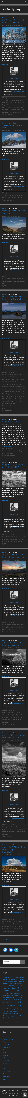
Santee (13, 110)
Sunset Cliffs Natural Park (11, 1018)
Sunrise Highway (17, 197)
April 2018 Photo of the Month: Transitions (12, 643)
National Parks (19, 997)
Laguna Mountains (8, 105)
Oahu (19, 391)
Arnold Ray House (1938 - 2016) (17, 979)
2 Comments (8, 410)
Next (8, 939)
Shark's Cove (17, 398)
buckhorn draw (17, 374)
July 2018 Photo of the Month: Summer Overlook (14, 556)
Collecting (12, 985)
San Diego (16, 107)
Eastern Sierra (15, 379)
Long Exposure (19, 993)
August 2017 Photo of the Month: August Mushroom (13, 849)
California (6, 983)
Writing (15, 1022)
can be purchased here (18, 91)
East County (6, 379)
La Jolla (13, 993)
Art (3, 981)
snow (18, 110)
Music (14, 997)
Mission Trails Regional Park (16, 386)
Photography (12, 372)
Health (5, 1052)
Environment (7, 1047)
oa (4, 1068)
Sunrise (5, 1016)
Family (10, 988)
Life (4, 1058)
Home (4, 18)
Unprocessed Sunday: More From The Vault (12, 297)
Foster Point (8, 537)
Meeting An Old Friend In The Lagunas (13, 212)
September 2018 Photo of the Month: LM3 (12, 466)
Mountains (9, 997)
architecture (8, 374)
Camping (6, 1044)
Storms (13, 719)
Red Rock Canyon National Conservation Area (13, 394)
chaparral (18, 712)
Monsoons (19, 279)
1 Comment (7, 286)
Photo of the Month (8, 831)
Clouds (4, 377)
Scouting (17, 1013)
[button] (25, 1094)
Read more (5, 64)
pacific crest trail (15, 539)
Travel (21, 1018)
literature (6, 1063)
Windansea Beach (8, 1022)
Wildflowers (17, 1020)
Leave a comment (9, 200)
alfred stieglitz (8, 921)
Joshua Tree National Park (17, 102)
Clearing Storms (7, 715)
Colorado (5, 102)
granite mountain (7, 829)
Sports (5, 1074)
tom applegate (18, 929)
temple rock (14, 403)
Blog (5, 98)
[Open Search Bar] (26, 2)
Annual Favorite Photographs (13, 100)
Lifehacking (6, 1060)
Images (5, 1055)
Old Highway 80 (7, 107)
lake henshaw (19, 105)
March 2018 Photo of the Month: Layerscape (13, 736)
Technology (6, 1076)
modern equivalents (8, 389)
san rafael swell (7, 398)
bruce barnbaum (19, 921)
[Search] (22, 962)
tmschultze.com (8, 94)
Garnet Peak (16, 537)
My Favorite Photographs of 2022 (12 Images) (14, 21)
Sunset (10, 629)
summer (16, 281)
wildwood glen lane (14, 112)
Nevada (14, 391)
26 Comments (8, 114)
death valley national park (15, 377)
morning (5, 997)
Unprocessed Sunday (9, 406)
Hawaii (22, 379)
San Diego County (7, 281)
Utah (13, 1020)
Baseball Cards (9, 981)
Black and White (9, 712)
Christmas (11, 983)
